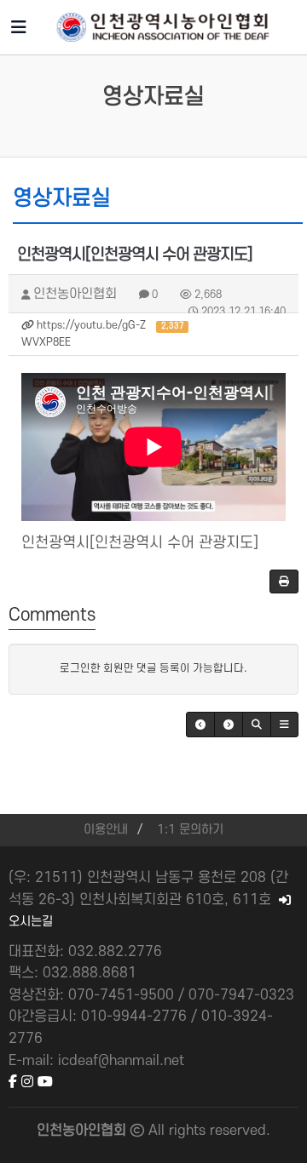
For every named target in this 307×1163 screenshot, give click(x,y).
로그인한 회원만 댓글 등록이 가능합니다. (153, 668)
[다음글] (228, 724)
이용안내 (106, 829)
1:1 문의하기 (190, 829)
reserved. (240, 1130)
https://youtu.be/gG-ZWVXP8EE (102, 333)
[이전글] (200, 724)
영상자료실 (153, 96)
